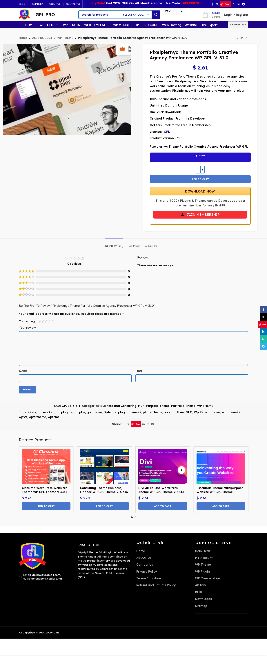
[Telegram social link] (243, 4)
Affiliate (201, 585)
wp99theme (37, 417)
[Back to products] (241, 38)
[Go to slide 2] (135, 517)
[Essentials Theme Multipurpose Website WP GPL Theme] (221, 466)
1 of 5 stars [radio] (40, 321)
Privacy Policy (146, 571)
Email (139, 371)
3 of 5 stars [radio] (46, 321)
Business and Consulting (118, 406)
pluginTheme (152, 412)
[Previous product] (237, 38)
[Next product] (246, 38)
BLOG (199, 592)
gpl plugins (63, 412)
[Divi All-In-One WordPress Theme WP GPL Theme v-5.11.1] (162, 466)
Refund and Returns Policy (156, 585)
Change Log (238, 24)
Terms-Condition (148, 578)
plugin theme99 (129, 412)
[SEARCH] (156, 14)
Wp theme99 (230, 412)
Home (23, 38)
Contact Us (144, 564)
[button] (46, 506)
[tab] (114, 244)
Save (227, 4)
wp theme (212, 412)
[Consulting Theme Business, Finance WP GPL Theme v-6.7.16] (104, 466)
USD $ (258, 642)
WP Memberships (207, 578)
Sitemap (201, 606)
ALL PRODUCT (42, 38)
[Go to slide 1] (132, 517)
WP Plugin (202, 571)
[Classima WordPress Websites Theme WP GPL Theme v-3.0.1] (46, 466)
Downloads (203, 599)
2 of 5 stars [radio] (43, 321)
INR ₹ (258, 648)
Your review (28, 327)
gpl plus (79, 412)
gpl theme (94, 412)
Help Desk (202, 551)
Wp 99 (199, 412)
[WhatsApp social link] (238, 4)
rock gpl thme (174, 412)
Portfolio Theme (183, 406)
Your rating (27, 321)
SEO (189, 412)
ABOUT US (144, 558)
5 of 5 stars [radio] (52, 321)
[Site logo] (24, 14)
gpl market (45, 412)
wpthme (54, 417)
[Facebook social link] (212, 4)
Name (23, 371)
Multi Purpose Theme (154, 406)
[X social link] (217, 4)
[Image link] (32, 555)
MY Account (204, 558)
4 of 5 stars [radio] (49, 321)
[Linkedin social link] (233, 4)
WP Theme (203, 564)
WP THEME (65, 38)
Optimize (110, 412)
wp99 (23, 417)
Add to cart (200, 179)
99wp (32, 412)
